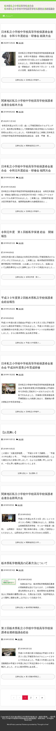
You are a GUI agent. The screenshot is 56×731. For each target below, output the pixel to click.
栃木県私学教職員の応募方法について (24, 563)
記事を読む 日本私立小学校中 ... (28, 80)
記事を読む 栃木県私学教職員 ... (28, 607)
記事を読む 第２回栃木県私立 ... (28, 676)
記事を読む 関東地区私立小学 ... (28, 145)
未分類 (20, 43)
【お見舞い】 (9, 432)
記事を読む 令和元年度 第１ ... (28, 277)
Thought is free (43, 724)
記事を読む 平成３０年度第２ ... (28, 343)
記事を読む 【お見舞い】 (28, 473)
